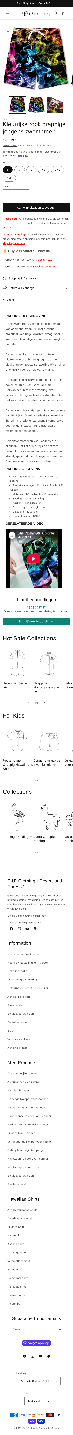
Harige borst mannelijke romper (27, 1124)
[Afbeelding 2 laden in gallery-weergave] (36, 105)
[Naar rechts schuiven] (69, 106)
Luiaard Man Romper (21, 1133)
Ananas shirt (15, 1244)
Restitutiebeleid (17, 1184)
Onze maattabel (17, 971)
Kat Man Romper (18, 1090)
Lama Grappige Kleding (45, 839)
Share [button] (10, 299)
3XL (9, 178)
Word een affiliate (18, 1039)
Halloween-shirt (17, 1295)
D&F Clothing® (30, 1428)
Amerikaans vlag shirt (21, 1218)
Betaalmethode (17, 1022)
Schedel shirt (15, 1269)
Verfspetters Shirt (18, 1261)
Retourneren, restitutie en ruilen (28, 988)
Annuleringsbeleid (19, 996)
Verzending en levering (22, 979)
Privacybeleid (16, 1005)
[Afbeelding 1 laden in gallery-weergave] (17, 105)
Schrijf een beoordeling (36, 621)
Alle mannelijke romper (22, 1073)
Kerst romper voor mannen (24, 1167)
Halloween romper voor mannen (28, 1158)
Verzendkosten (10, 145)
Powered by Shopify (49, 1428)
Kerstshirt (13, 1303)
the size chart (11, 223)
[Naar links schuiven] (4, 106)
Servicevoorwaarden (20, 1013)
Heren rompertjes (16, 683)
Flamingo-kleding (15, 837)
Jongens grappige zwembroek (47, 763)
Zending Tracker (18, 1047)
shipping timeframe (14, 243)
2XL (57, 169)
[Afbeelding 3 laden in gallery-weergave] (55, 105)
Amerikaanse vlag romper (24, 1081)
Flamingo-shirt (16, 1252)
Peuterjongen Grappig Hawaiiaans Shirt (18, 765)
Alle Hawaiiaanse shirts (22, 1209)
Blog (10, 1030)
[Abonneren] (60, 1329)
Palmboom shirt (17, 1277)
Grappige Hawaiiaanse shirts (48, 685)
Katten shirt (14, 1235)
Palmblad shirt (16, 1286)
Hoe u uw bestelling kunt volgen (28, 962)
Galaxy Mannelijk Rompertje (25, 1150)
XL (43, 169)
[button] (7, 13)
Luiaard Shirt (15, 1226)
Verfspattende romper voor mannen (30, 1141)
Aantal (6, 186)
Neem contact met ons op (24, 954)
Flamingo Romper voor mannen (27, 1099)
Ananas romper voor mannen (26, 1107)
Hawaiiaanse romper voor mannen (29, 1116)
